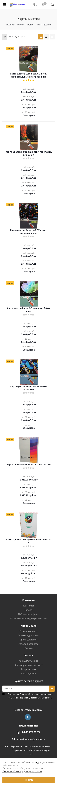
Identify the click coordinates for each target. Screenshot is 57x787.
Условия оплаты (28, 631)
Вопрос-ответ (28, 669)
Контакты (28, 605)
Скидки (28, 648)
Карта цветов (28, 673)
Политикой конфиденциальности (35, 694)
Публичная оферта (28, 614)
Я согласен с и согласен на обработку (30, 696)
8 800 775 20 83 (31, 732)
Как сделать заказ (28, 660)
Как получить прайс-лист (29, 664)
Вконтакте (28, 717)
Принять (28, 779)
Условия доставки (29, 635)
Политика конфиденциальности (28, 618)
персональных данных (41, 697)
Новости (28, 609)
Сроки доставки (28, 639)
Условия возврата (28, 643)
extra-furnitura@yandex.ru (31, 739)
